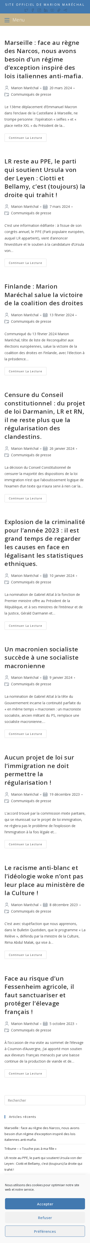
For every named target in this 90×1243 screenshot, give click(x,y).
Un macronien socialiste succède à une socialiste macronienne (41, 657)
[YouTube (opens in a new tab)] (52, 9)
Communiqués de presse (31, 94)
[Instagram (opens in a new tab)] (39, 9)
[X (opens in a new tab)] (26, 9)
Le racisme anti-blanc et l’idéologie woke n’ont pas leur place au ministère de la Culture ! (44, 880)
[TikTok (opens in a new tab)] (59, 9)
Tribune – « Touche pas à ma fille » (30, 1148)
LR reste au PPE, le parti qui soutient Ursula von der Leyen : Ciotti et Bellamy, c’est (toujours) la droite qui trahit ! (45, 178)
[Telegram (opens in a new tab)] (64, 9)
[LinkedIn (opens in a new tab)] (45, 9)
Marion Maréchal (24, 87)
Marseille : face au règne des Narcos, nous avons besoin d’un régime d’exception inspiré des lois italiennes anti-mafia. (43, 59)
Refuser (45, 1217)
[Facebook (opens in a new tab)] (33, 9)
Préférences (45, 1231)
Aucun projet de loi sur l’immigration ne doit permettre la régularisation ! (39, 769)
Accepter (45, 1203)
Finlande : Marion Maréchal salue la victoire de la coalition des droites (43, 294)
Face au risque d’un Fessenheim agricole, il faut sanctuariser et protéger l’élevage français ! (39, 995)
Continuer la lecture (27, 138)
